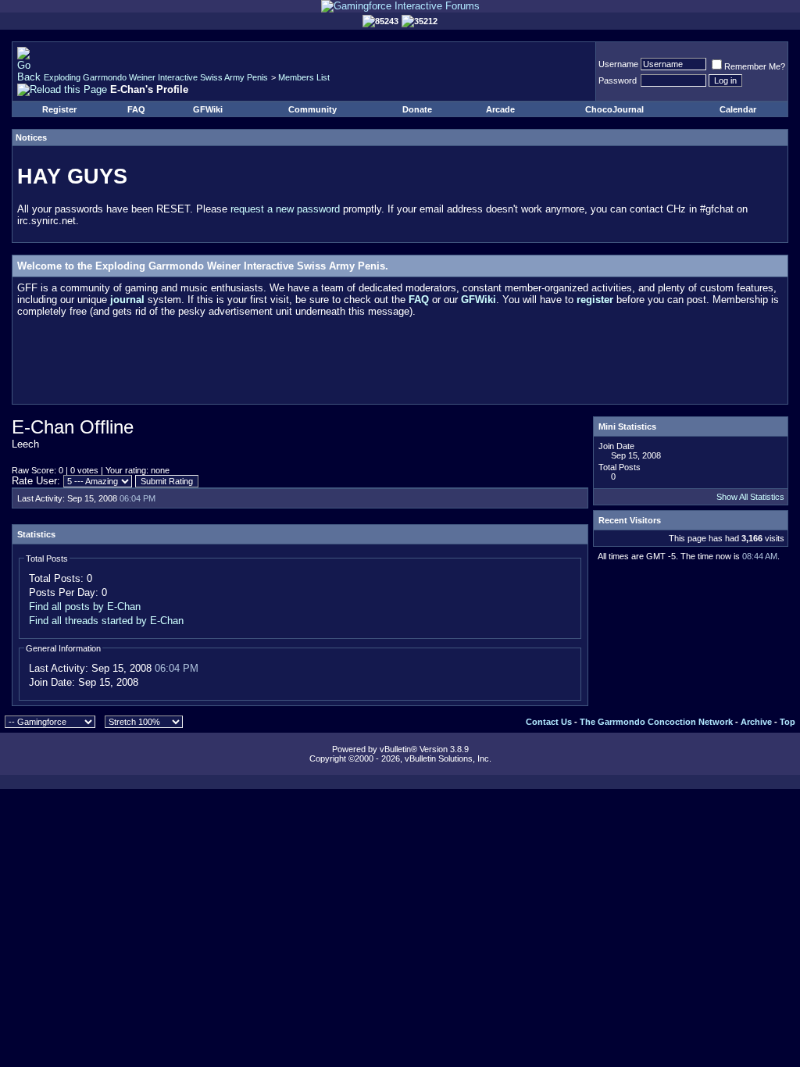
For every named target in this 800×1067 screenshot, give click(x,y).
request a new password (285, 209)
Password (617, 80)
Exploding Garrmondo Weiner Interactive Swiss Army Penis (156, 77)
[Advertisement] (400, 364)
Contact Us (549, 721)
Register (59, 109)
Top (787, 721)
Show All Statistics (750, 496)
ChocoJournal (614, 109)
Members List (304, 77)
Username (618, 64)
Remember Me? (754, 66)
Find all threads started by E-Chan (106, 620)
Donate (417, 109)
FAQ (136, 109)
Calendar (738, 109)
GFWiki (208, 109)
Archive (756, 721)
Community (312, 109)
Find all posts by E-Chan (85, 606)
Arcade (500, 109)
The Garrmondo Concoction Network (656, 721)
